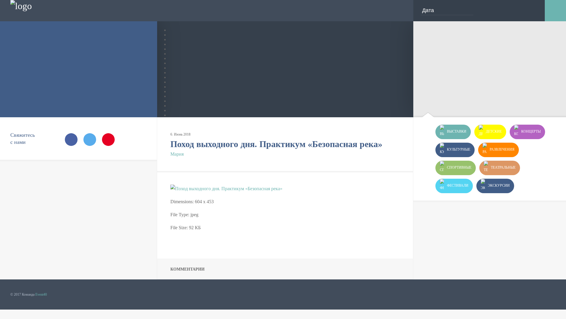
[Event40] (21, 6)
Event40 (41, 294)
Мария (177, 154)
